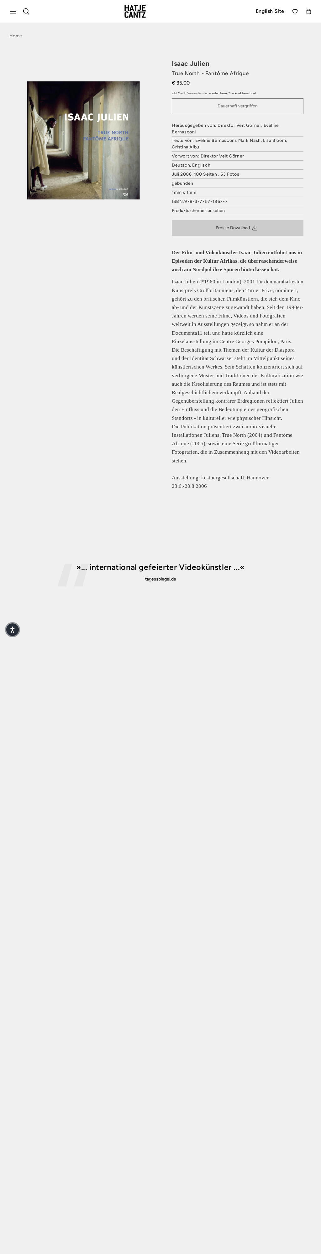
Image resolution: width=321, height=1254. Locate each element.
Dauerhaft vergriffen (238, 106)
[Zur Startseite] (142, 11)
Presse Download (233, 227)
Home (15, 36)
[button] (12, 629)
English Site (270, 11)
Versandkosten (197, 93)
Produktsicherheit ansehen (198, 210)
